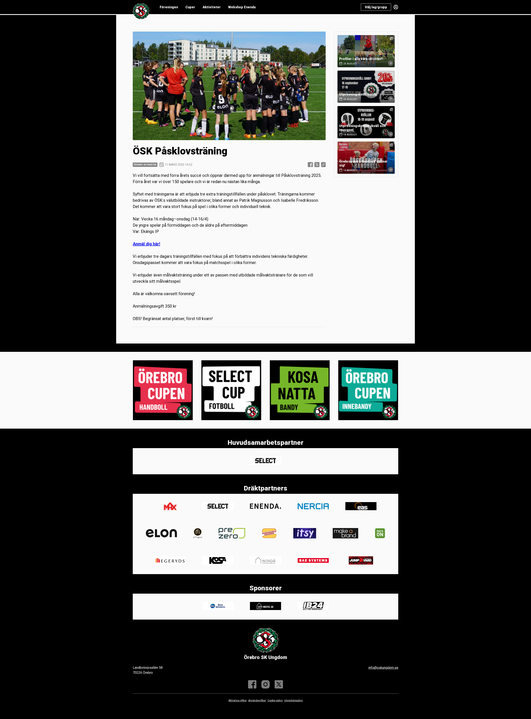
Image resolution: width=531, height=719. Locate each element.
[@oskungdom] (265, 684)
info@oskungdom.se (383, 668)
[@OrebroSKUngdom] (279, 684)
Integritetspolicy (293, 700)
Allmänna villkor (237, 700)
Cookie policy (275, 700)
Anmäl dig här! (146, 243)
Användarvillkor (257, 700)
